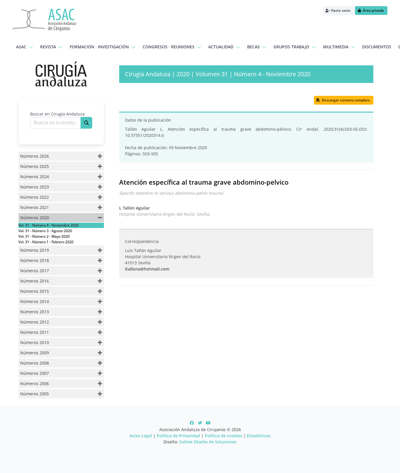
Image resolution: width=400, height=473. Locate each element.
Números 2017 (34, 270)
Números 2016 (34, 281)
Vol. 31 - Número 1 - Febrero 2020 (45, 241)
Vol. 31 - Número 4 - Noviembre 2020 (48, 225)
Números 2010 (34, 342)
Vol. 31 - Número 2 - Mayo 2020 (44, 236)
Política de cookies (223, 435)
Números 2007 (34, 373)
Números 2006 (34, 383)
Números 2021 (34, 207)
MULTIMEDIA (335, 47)
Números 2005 (34, 394)
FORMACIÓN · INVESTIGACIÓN (99, 47)
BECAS (253, 47)
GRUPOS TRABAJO (291, 47)
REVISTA (48, 47)
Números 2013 (34, 311)
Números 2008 (34, 363)
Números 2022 (34, 197)
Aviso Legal (140, 435)
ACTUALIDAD (220, 47)
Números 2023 (34, 187)
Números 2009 (34, 352)
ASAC (21, 47)
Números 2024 (34, 176)
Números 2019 (34, 250)
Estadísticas (259, 435)
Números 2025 (34, 166)
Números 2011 (34, 332)
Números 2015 (34, 291)
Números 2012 (34, 322)
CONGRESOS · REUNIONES (168, 47)
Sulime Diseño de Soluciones (208, 442)
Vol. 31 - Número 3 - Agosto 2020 (45, 230)
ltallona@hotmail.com (147, 269)
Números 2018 (34, 260)
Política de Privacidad (178, 435)
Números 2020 (34, 217)
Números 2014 (34, 301)
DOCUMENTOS (376, 47)
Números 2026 (34, 156)
